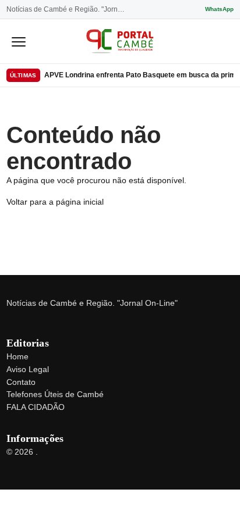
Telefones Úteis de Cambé (55, 394)
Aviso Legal (27, 369)
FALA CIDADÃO (35, 407)
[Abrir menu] (18, 41)
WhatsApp (219, 9)
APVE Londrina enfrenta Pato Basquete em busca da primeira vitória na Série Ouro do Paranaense (139, 75)
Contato (21, 382)
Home (17, 356)
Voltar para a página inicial (55, 201)
